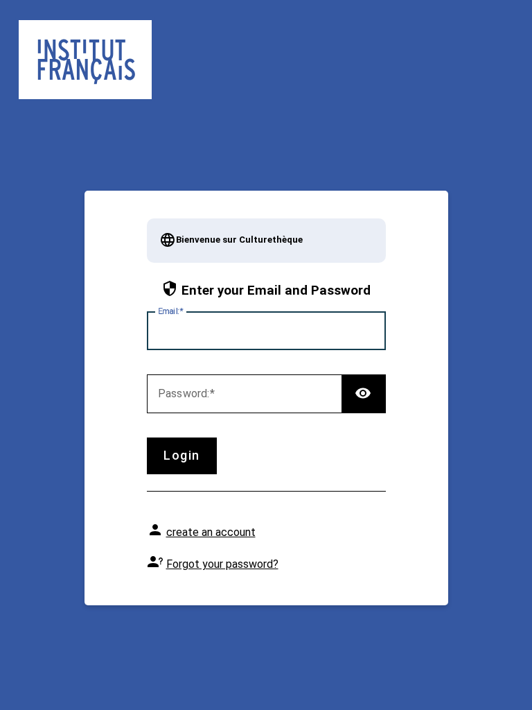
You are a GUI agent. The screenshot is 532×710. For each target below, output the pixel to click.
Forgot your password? (222, 564)
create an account (211, 532)
